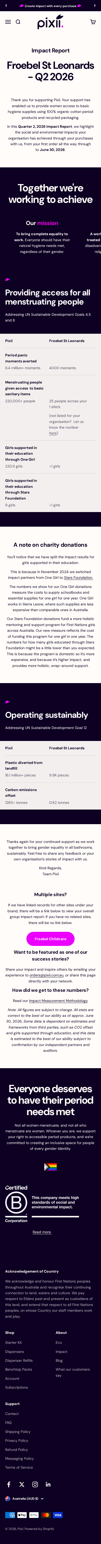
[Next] (95, 6)
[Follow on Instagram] (35, 1484)
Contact (12, 1413)
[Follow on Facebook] (8, 1484)
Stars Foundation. (78, 577)
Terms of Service (19, 1467)
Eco (59, 1342)
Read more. (42, 1232)
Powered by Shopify (39, 1529)
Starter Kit (13, 1342)
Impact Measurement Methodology (58, 1000)
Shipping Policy (18, 1431)
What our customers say (73, 1372)
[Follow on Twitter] (21, 1484)
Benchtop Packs (18, 1369)
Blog (59, 1360)
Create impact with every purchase (50, 6)
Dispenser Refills (19, 1360)
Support (12, 1403)
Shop (9, 1332)
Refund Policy (16, 1449)
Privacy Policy (16, 1440)
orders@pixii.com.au (46, 975)
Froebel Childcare (50, 939)
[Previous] (6, 6)
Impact (61, 1351)
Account (12, 1378)
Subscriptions (16, 1387)
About (61, 1332)
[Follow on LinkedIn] (48, 1484)
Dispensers (14, 1351)
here (53, 433)
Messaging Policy (19, 1458)
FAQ (8, 1422)
